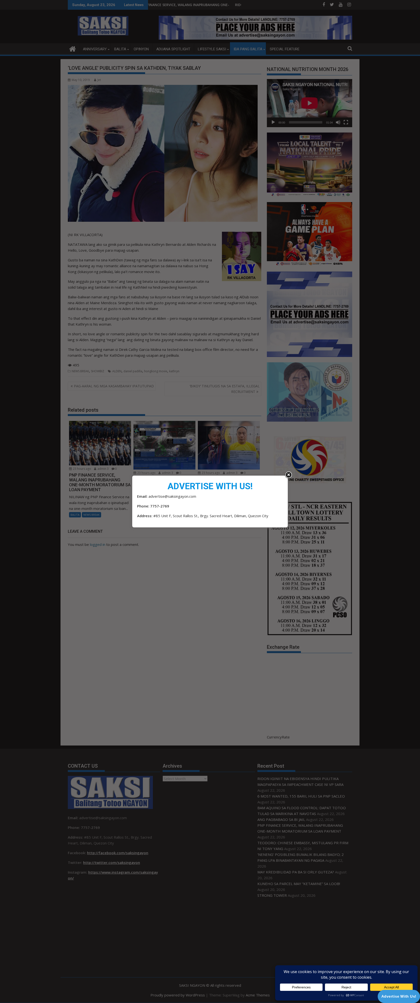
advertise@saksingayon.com (172, 496)
